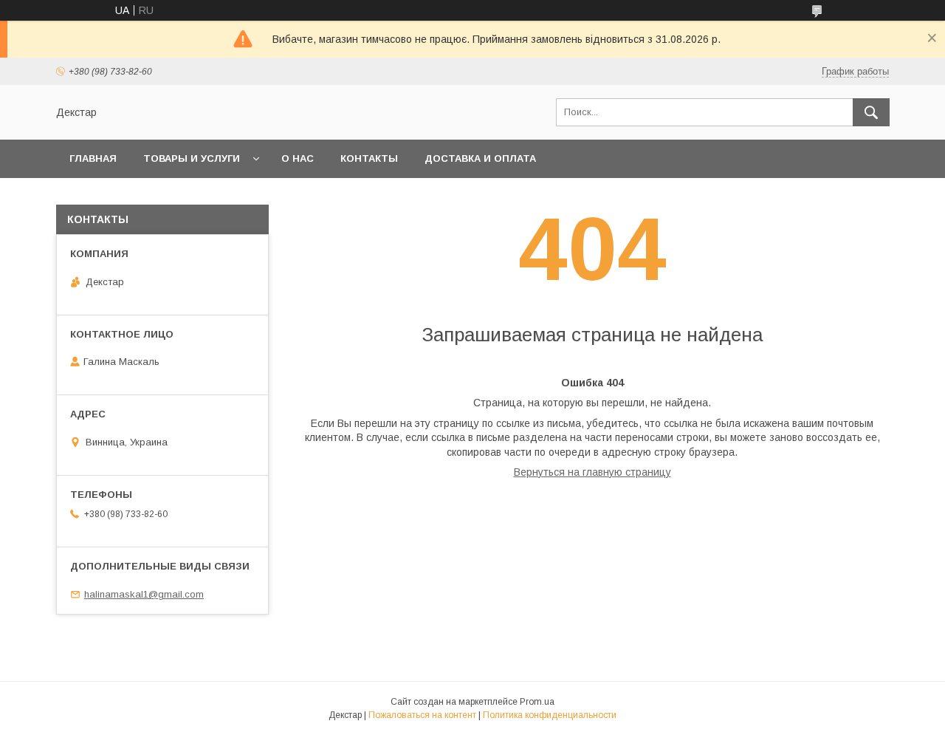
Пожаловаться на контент (422, 715)
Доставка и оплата (480, 158)
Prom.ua (537, 702)
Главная (93, 158)
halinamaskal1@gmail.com (144, 594)
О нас (297, 158)
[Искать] (871, 112)
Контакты (369, 158)
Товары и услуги (191, 158)
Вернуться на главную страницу (592, 472)
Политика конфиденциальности (549, 715)
